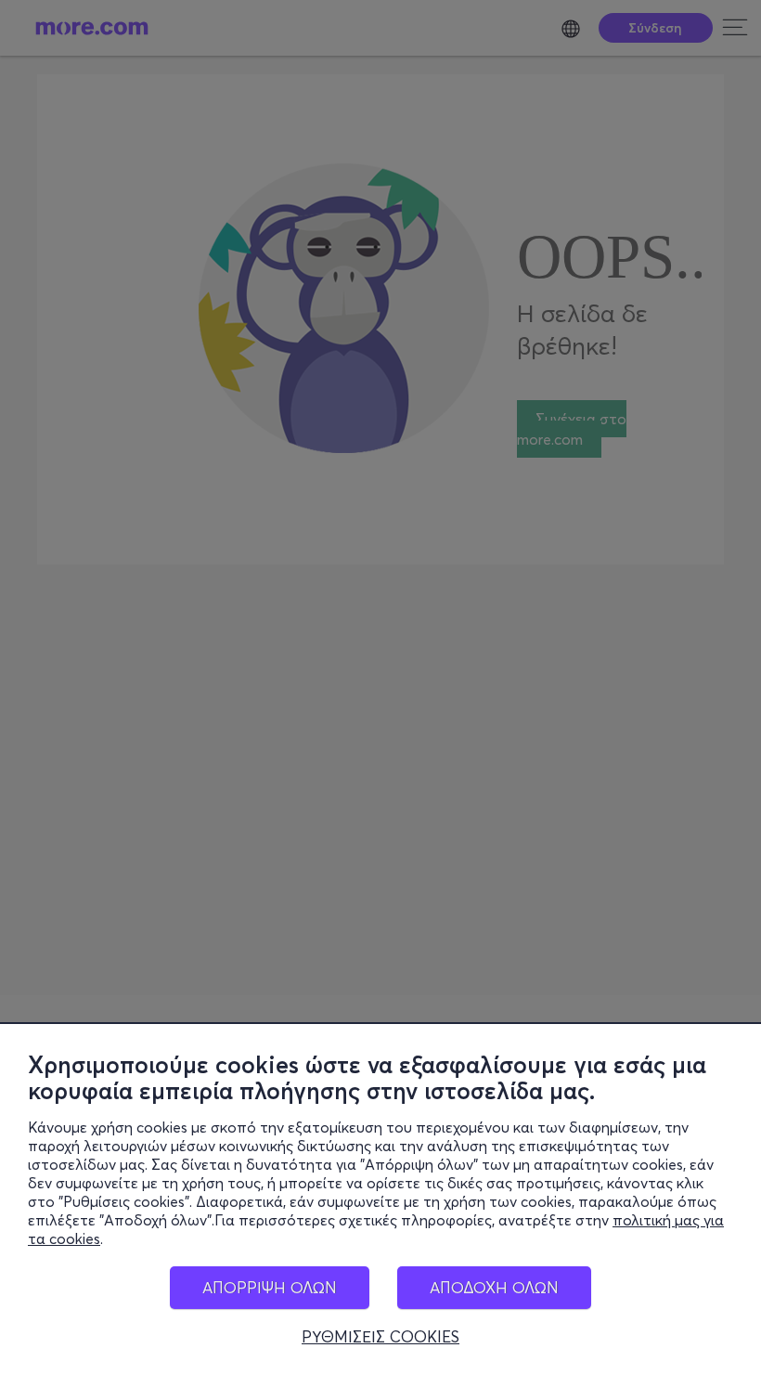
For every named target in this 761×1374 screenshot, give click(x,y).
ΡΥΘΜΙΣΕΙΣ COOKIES (380, 1337)
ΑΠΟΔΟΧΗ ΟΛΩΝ (494, 1287)
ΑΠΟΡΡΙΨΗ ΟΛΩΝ (269, 1287)
